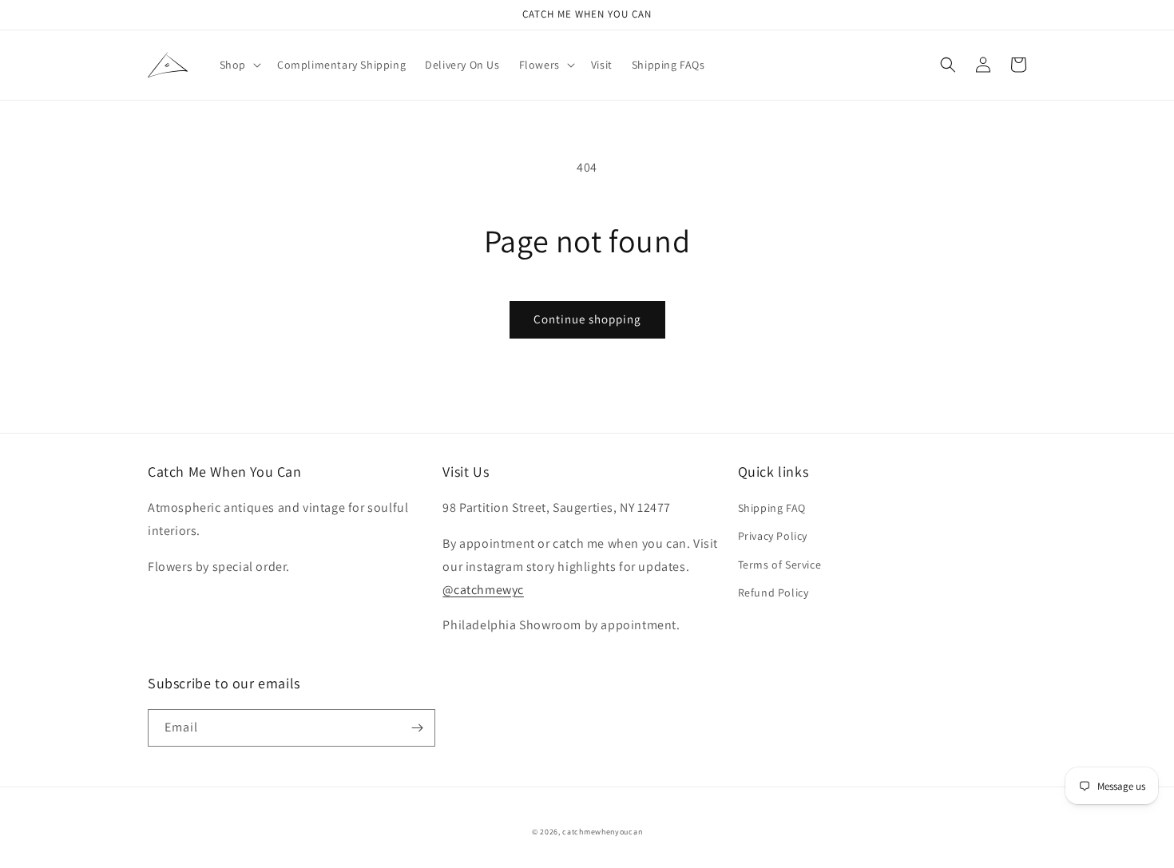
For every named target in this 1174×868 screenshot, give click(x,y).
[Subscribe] (416, 728)
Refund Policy (773, 592)
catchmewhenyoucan (602, 831)
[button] (239, 64)
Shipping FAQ (772, 508)
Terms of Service (780, 564)
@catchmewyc (483, 589)
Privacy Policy (772, 536)
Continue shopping (587, 319)
